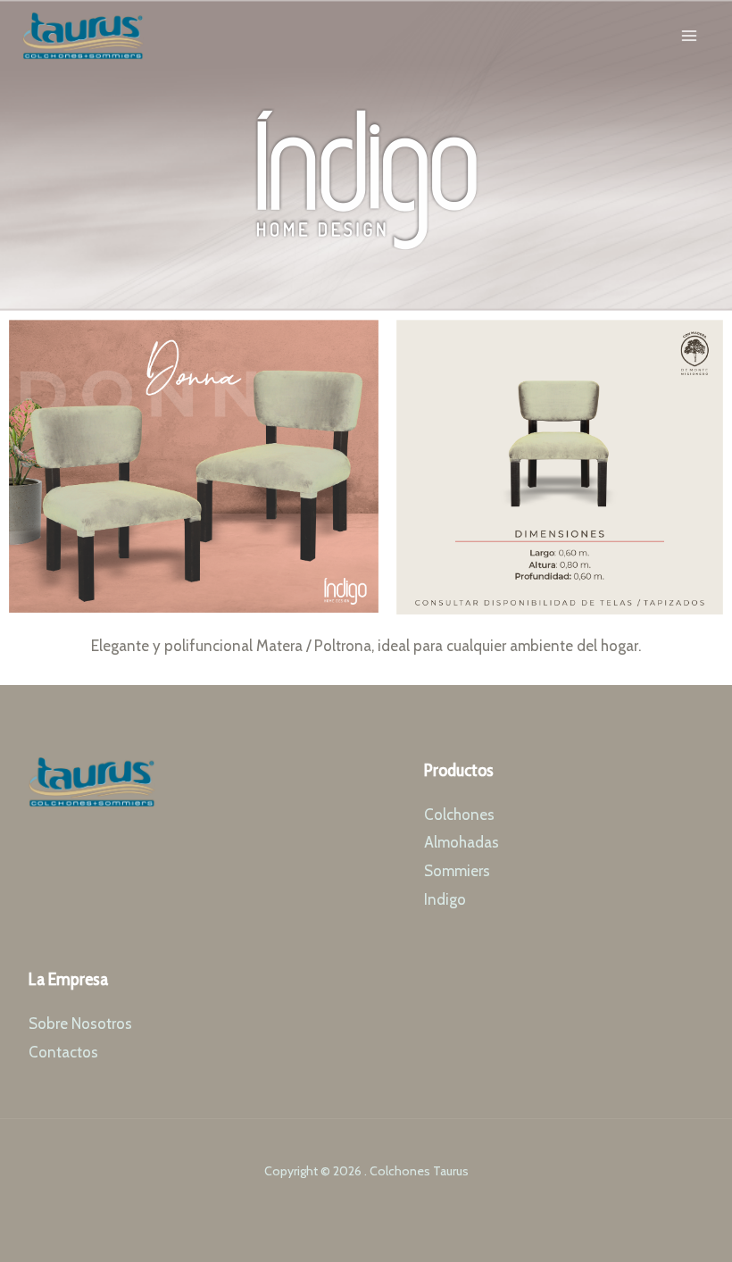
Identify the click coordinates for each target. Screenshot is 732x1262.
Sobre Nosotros (80, 1023)
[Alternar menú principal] (690, 35)
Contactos (63, 1052)
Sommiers (457, 871)
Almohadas (461, 842)
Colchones (459, 814)
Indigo (445, 899)
